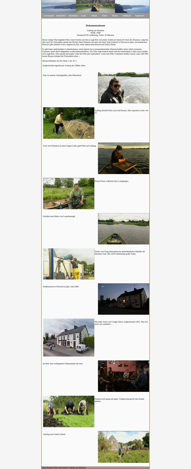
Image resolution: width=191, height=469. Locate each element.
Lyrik (83, 16)
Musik (94, 16)
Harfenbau (73, 16)
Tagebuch (139, 16)
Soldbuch (127, 16)
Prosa (114, 16)
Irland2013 (61, 16)
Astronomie (49, 16)
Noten (104, 16)
